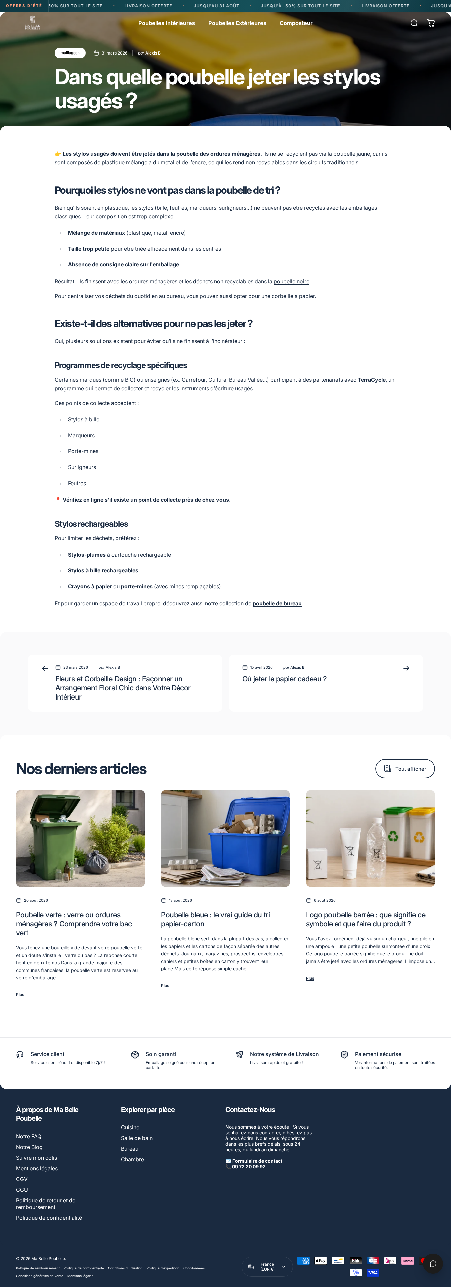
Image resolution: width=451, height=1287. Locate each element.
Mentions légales (37, 1168)
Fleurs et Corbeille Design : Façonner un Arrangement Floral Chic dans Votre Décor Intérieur (123, 687)
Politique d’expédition (163, 1268)
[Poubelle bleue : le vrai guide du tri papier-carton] (225, 838)
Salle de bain (137, 1138)
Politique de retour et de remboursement (45, 1203)
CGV (22, 1179)
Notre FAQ (28, 1136)
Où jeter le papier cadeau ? (284, 678)
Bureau (129, 1148)
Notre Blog (29, 1147)
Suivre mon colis (36, 1157)
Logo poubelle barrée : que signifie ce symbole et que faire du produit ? (365, 919)
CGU (22, 1189)
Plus (20, 994)
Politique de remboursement (38, 1268)
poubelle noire (291, 281)
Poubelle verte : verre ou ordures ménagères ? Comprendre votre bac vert (74, 923)
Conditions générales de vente (39, 1276)
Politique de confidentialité (49, 1217)
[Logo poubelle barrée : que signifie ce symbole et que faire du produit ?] (370, 838)
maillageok (70, 52)
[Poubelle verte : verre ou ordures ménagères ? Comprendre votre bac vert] (80, 838)
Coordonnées (194, 1268)
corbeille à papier (293, 296)
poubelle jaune (351, 153)
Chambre (132, 1159)
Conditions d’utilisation (125, 1268)
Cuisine (130, 1127)
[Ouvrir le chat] (433, 1264)
